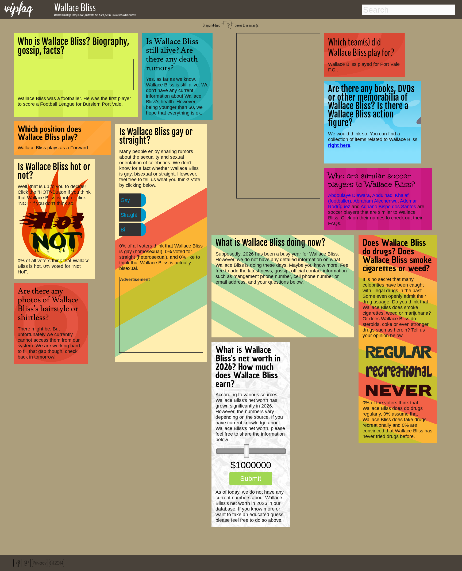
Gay (125, 200)
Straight (129, 215)
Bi (123, 230)
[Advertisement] (278, 115)
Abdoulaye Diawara (349, 195)
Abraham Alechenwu (375, 201)
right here (339, 145)
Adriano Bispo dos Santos (388, 206)
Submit (250, 478)
